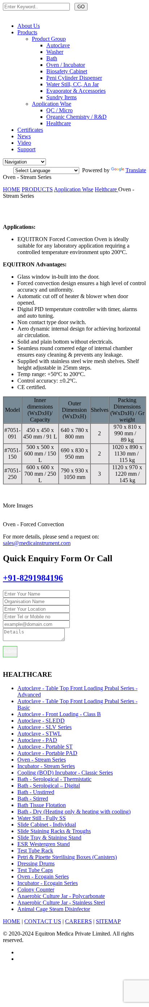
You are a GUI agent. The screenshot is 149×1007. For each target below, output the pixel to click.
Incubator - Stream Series (46, 766)
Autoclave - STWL (39, 734)
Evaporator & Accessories (76, 91)
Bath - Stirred (32, 798)
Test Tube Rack (35, 850)
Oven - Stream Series (41, 760)
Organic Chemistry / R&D (76, 117)
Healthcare (58, 123)
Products (27, 32)
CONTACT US (42, 921)
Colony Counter (35, 889)
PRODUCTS (37, 189)
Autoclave (58, 45)
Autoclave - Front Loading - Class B (59, 714)
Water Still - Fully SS (41, 818)
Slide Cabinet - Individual (46, 824)
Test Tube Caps (35, 870)
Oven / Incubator (65, 65)
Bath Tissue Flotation (41, 805)
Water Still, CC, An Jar (72, 84)
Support (26, 149)
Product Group (49, 39)
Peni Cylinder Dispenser (74, 78)
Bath (51, 58)
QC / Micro (59, 110)
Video (24, 143)
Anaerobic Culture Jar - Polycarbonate (61, 896)
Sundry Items (61, 97)
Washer (54, 52)
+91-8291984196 (33, 578)
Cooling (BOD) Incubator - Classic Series (65, 773)
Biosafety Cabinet (66, 71)
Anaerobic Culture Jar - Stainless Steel (61, 902)
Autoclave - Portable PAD (47, 753)
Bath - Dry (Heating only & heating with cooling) (74, 811)
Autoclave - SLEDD (41, 721)
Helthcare (106, 189)
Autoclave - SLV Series (44, 727)
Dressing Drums (36, 863)
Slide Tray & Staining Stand (49, 837)
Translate (135, 170)
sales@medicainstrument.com (37, 543)
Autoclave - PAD (37, 740)
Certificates (30, 130)
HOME (11, 189)
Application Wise (51, 104)
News (24, 136)
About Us (28, 26)
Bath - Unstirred (35, 792)
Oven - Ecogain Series (43, 876)
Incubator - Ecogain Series (47, 883)
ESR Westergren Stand (43, 844)
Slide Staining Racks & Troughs (54, 831)
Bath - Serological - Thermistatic (54, 779)
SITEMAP (108, 921)
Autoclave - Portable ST (45, 747)
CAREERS (78, 921)
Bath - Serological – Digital (48, 786)
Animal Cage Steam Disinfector (53, 909)
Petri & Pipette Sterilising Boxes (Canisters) (67, 857)
